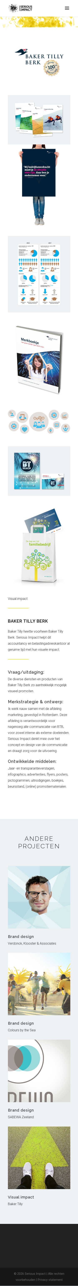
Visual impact (21, 1197)
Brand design (21, 936)
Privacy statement (50, 1280)
